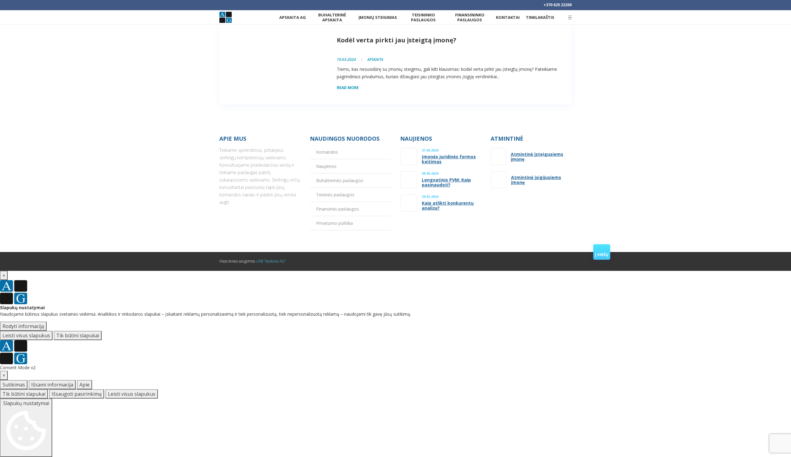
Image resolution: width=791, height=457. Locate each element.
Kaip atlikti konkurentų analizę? (448, 206)
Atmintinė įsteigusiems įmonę (537, 156)
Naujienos (326, 166)
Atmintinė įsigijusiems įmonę (536, 179)
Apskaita (375, 59)
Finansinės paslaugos (337, 209)
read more (348, 87)
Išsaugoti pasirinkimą (77, 394)
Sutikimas (13, 384)
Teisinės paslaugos (335, 195)
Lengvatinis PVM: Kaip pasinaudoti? (446, 182)
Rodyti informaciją (23, 326)
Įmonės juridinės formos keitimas (449, 159)
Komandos (327, 152)
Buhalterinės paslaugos (339, 180)
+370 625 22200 (558, 4)
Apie (84, 384)
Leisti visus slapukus (26, 335)
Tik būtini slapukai (77, 335)
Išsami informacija (52, 384)
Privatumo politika (334, 223)
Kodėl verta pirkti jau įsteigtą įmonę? (396, 40)
